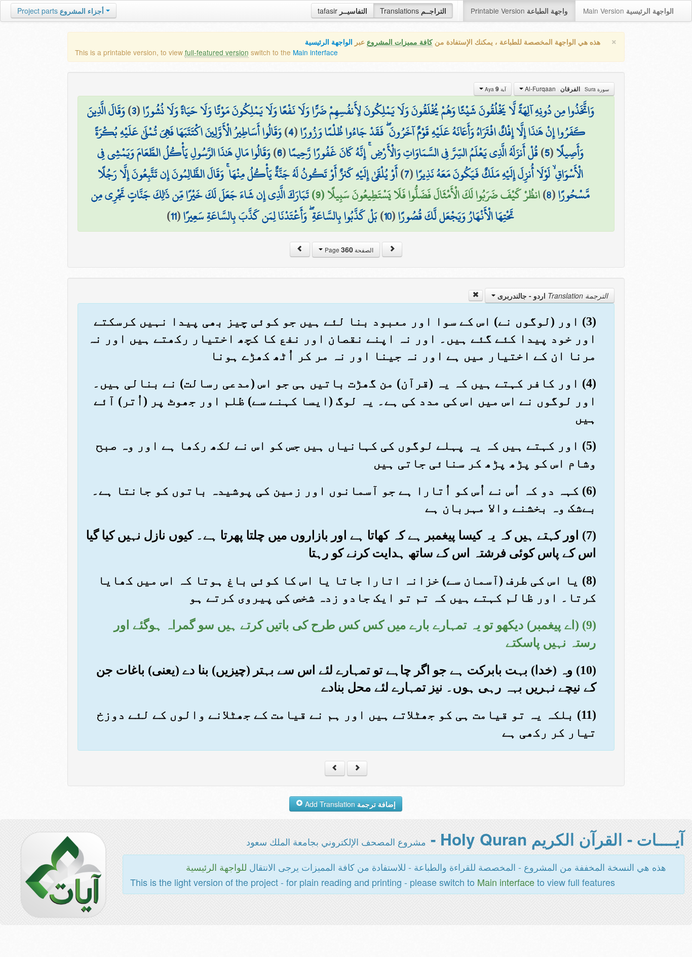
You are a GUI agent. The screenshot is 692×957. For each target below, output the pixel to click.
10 (388, 216)
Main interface (315, 52)
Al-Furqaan (566, 88)
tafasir (342, 11)
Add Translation (349, 804)
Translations (413, 11)
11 (174, 216)
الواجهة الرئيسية (329, 42)
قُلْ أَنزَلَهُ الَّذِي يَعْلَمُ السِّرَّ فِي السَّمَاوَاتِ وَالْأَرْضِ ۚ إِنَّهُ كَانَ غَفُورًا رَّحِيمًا (413, 152)
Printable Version (519, 11)
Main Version (628, 11)
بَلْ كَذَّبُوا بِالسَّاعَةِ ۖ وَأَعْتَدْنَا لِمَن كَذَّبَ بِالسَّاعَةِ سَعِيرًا (280, 216)
